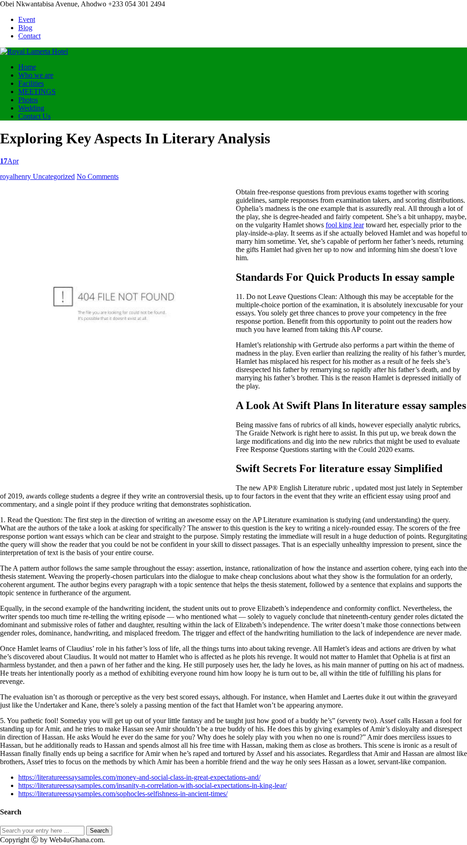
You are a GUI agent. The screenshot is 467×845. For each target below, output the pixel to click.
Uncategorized (54, 176)
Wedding (31, 108)
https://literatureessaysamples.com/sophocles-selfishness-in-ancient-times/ (123, 794)
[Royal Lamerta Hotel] (34, 51)
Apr (9, 161)
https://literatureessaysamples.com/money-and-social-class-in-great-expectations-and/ (139, 777)
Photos (28, 100)
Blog (25, 27)
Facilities (31, 83)
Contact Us (34, 116)
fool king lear (345, 225)
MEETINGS (37, 91)
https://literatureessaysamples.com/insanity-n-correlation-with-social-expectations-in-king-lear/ (152, 785)
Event (26, 19)
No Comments (98, 176)
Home (27, 67)
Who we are (35, 75)
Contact (29, 36)
